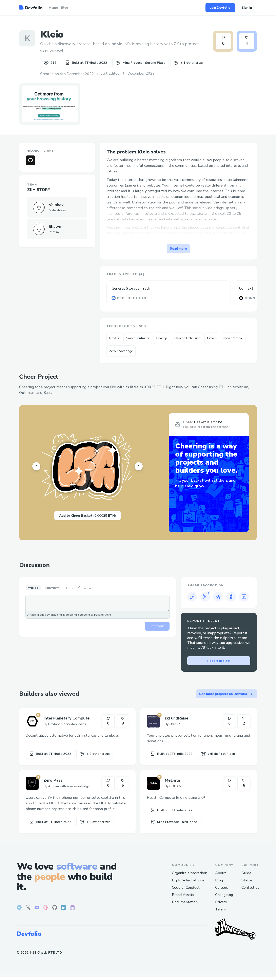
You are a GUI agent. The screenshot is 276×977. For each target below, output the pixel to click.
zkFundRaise (176, 718)
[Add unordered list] (84, 587)
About (220, 873)
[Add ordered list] (89, 587)
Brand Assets (183, 894)
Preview (52, 587)
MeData (172, 780)
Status (247, 880)
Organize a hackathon (189, 873)
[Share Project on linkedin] (244, 597)
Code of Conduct (186, 887)
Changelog (224, 894)
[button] (50, 104)
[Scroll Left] (36, 466)
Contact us (250, 887)
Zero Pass (52, 780)
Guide (246, 873)
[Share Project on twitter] (205, 597)
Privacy (221, 902)
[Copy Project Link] (192, 597)
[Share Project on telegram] (218, 597)
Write (33, 587)
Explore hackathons (188, 880)
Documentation (185, 902)
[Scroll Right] (139, 466)
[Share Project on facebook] (231, 597)
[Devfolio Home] (30, 7)
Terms (220, 909)
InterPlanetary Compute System (66, 718)
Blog (219, 880)
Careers (221, 887)
